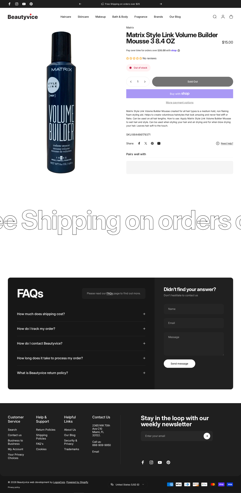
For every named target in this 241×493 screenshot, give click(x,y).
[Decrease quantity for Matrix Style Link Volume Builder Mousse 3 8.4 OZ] (130, 81)
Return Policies (45, 429)
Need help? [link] (227, 143)
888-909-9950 (101, 445)
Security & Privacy (70, 442)
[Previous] (80, 4)
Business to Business (15, 442)
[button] (134, 58)
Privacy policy (14, 487)
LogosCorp (59, 482)
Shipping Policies (41, 436)
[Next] (160, 4)
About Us (70, 429)
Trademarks (71, 449)
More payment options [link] (179, 102)
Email (95, 451)
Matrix (130, 27)
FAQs (110, 293)
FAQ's (39, 443)
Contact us (15, 435)
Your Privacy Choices (16, 456)
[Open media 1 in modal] (61, 106)
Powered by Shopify (77, 482)
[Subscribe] (207, 436)
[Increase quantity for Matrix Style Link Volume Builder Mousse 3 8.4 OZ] (145, 81)
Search (12, 429)
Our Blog (69, 435)
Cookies (41, 449)
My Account (15, 449)
